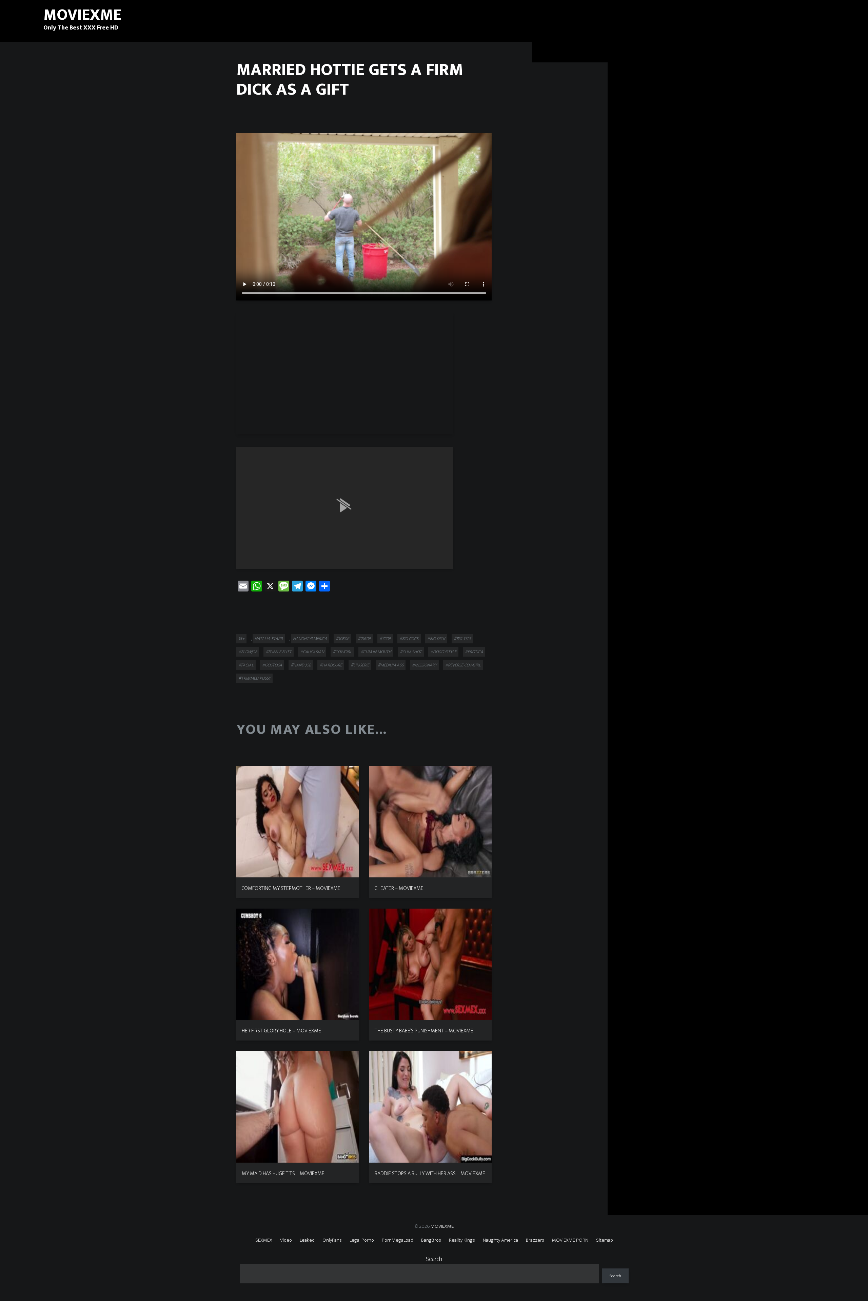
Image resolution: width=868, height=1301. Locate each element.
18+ (241, 638)
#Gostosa (272, 665)
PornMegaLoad (397, 1240)
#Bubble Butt (278, 652)
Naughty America (500, 1240)
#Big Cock (409, 638)
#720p (385, 638)
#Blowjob (247, 652)
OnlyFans (332, 1240)
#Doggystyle (443, 652)
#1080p (342, 638)
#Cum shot (411, 652)
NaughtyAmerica (310, 638)
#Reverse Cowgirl (463, 665)
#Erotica (474, 652)
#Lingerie (360, 665)
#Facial (246, 665)
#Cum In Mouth (375, 652)
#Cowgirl (342, 652)
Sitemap (604, 1240)
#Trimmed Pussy (254, 678)
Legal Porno (362, 1240)
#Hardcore (330, 665)
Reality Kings (462, 1240)
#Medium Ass (390, 665)
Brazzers (535, 1240)
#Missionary (424, 665)
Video (286, 1240)
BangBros (431, 1240)
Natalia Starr (269, 638)
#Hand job (301, 665)
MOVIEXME (442, 1226)
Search (434, 1259)
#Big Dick (436, 638)
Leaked (307, 1240)
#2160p (364, 638)
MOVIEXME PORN (570, 1240)
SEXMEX (263, 1240)
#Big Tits (462, 638)
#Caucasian (312, 652)
